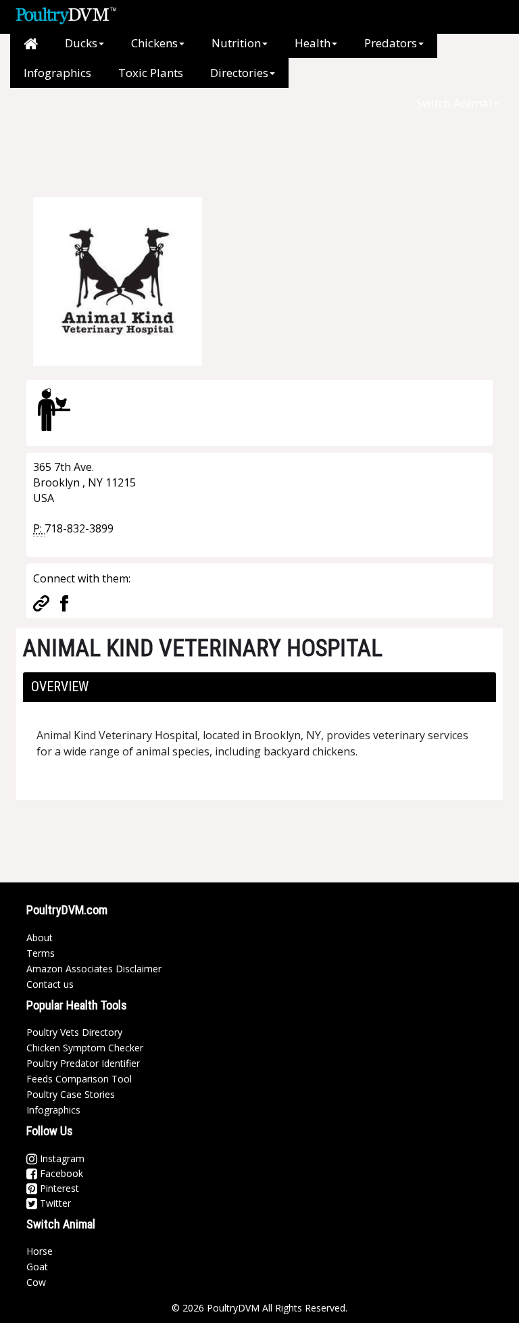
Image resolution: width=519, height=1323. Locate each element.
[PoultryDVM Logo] (65, 14)
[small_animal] (54, 409)
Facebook (60, 1173)
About (39, 937)
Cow (36, 1282)
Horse (39, 1251)
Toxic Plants (150, 72)
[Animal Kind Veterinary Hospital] (117, 280)
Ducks (81, 43)
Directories (239, 72)
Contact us (50, 984)
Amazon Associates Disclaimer (94, 968)
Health (312, 43)
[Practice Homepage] (41, 602)
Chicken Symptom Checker (84, 1047)
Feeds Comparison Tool (79, 1078)
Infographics (57, 72)
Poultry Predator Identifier (83, 1063)
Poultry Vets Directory (74, 1032)
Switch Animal (454, 103)
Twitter (54, 1203)
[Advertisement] (252, 148)
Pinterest (58, 1188)
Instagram (60, 1158)
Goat (37, 1266)
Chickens (154, 43)
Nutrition (236, 43)
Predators (390, 43)
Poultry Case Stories (70, 1094)
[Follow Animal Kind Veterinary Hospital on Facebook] (64, 602)
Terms (40, 953)
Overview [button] (60, 686)
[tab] (259, 687)
